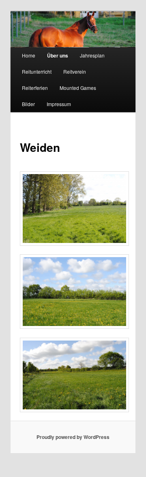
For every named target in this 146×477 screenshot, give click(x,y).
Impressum (59, 103)
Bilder (28, 103)
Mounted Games (78, 87)
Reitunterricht (37, 71)
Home (28, 55)
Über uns (57, 55)
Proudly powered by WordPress (73, 437)
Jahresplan (92, 55)
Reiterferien (35, 87)
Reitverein (74, 71)
